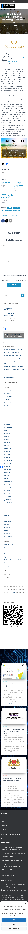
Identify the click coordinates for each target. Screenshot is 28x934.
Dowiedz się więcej (8, 703)
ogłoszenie (20, 893)
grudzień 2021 (8, 448)
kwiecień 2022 (7, 442)
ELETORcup (12, 890)
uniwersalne (6, 899)
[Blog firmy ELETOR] (8, 6)
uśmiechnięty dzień (15, 899)
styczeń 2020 (7, 478)
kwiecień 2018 (7, 518)
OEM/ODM (4, 825)
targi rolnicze (20, 897)
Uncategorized (8, 566)
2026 (10, 884)
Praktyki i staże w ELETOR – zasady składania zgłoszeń (12, 874)
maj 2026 (6, 400)
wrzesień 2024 (8, 418)
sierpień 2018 (7, 506)
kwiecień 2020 (7, 469)
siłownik (7, 897)
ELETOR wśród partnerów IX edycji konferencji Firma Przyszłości (13, 686)
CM (4, 887)
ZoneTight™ (12, 901)
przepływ (10, 895)
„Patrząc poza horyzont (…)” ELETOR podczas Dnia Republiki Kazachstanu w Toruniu (7, 196)
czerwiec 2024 (8, 427)
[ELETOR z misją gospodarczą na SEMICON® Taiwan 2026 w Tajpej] (14, 716)
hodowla (20, 890)
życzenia (16, 901)
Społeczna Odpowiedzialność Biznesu (11, 210)
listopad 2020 (7, 457)
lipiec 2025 (7, 412)
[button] (25, 903)
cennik (2, 887)
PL (2, 895)
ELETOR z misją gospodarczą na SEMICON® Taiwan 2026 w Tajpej (14, 731)
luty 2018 (6, 524)
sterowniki (12, 897)
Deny (14, 924)
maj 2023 (6, 436)
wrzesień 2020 (8, 460)
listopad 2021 (7, 451)
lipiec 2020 (7, 466)
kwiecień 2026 (7, 403)
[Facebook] (1, 467)
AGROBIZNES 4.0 (12, 62)
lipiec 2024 (7, 424)
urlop (10, 899)
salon (17, 895)
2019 (5, 884)
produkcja (5, 895)
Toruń (2, 899)
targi (15, 897)
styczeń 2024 (7, 433)
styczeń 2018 (7, 527)
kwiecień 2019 (7, 493)
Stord (5, 563)
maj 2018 (6, 515)
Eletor (9, 207)
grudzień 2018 (8, 500)
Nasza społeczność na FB (11, 325)
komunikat (9, 893)
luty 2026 (6, 406)
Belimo (6, 547)
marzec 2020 (7, 472)
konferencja (15, 215)
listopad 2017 (7, 533)
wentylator (21, 899)
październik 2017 (8, 536)
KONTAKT (14, 1)
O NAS (3, 821)
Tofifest (25, 897)
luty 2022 (6, 445)
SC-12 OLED (20, 895)
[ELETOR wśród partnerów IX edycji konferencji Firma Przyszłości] (14, 670)
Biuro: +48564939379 (9, 313)
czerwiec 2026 (8, 396)
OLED (25, 893)
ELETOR (21, 213)
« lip (4, 598)
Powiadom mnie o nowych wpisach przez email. (14, 280)
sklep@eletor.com (8, 315)
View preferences (14, 928)
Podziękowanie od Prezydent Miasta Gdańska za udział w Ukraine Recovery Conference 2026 (14, 369)
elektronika (20, 887)
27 (14, 592)
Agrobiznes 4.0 (14, 213)
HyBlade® (24, 890)
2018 (2, 884)
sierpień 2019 (7, 487)
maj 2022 (6, 439)
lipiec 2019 (7, 490)
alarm (21, 884)
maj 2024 (6, 430)
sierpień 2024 (7, 421)
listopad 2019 (7, 484)
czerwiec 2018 (8, 512)
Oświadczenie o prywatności (14, 932)
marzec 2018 (7, 521)
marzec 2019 (7, 497)
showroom (3, 897)
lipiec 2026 (7, 393)
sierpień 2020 (7, 463)
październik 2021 (8, 454)
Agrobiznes (7, 213)
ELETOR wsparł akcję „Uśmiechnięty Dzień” (14, 860)
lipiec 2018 (7, 509)
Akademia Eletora (8, 544)
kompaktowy (3, 893)
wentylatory (4, 901)
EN (16, 890)
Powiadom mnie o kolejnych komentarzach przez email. (13, 276)
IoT (10, 215)
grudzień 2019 (8, 481)
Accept (14, 920)
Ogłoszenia (16, 207)
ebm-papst (7, 550)
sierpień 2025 (7, 409)
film (18, 890)
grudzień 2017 (8, 530)
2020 (7, 884)
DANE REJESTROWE (7, 818)
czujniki (9, 887)
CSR (7, 887)
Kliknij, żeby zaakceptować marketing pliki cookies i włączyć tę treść (14, 335)
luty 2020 (6, 475)
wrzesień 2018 (8, 503)
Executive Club (21, 58)
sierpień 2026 (7, 390)
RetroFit (13, 895)
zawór (8, 901)
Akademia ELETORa (15, 884)
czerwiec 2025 (8, 415)
